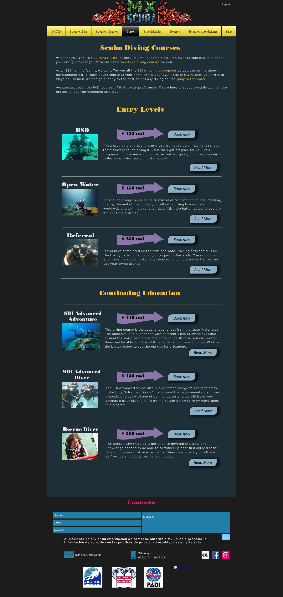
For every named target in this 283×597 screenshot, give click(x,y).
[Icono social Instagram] (225, 555)
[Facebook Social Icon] (215, 555)
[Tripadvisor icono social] (205, 555)
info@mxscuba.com (88, 555)
